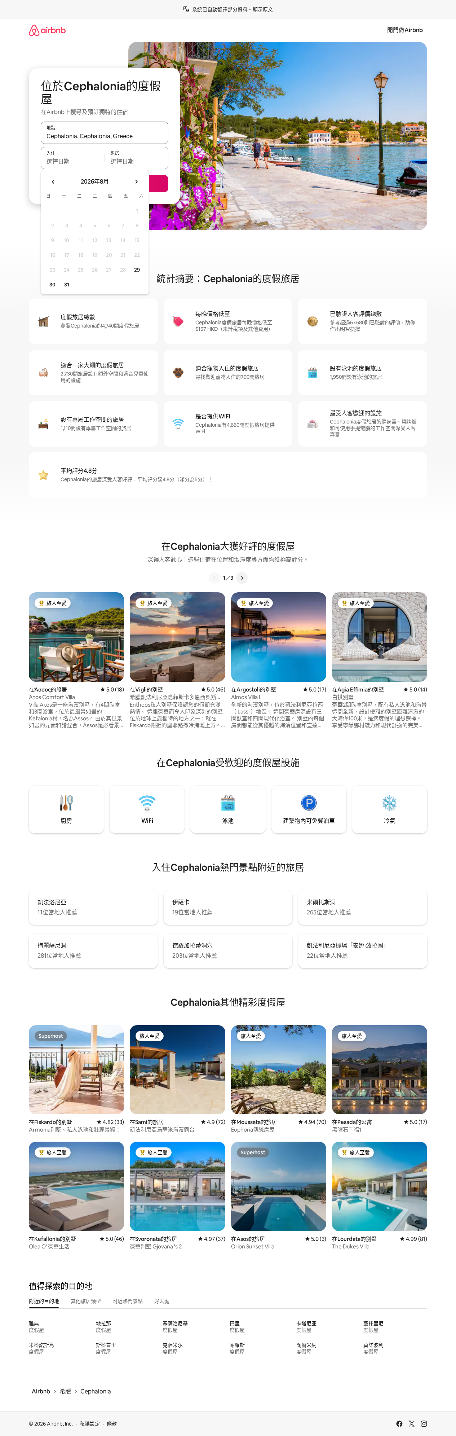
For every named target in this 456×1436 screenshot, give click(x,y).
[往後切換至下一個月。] (136, 182)
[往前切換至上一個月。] (53, 182)
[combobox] (105, 136)
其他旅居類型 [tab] (86, 1301)
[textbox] (73, 161)
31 (66, 284)
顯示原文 (263, 9)
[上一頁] (214, 578)
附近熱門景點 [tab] (127, 1301)
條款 (112, 1423)
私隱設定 (90, 1423)
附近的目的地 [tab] (44, 1301)
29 (137, 270)
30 (52, 284)
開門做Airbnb (405, 30)
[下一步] (242, 578)
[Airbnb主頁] (47, 30)
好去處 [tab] (161, 1301)
